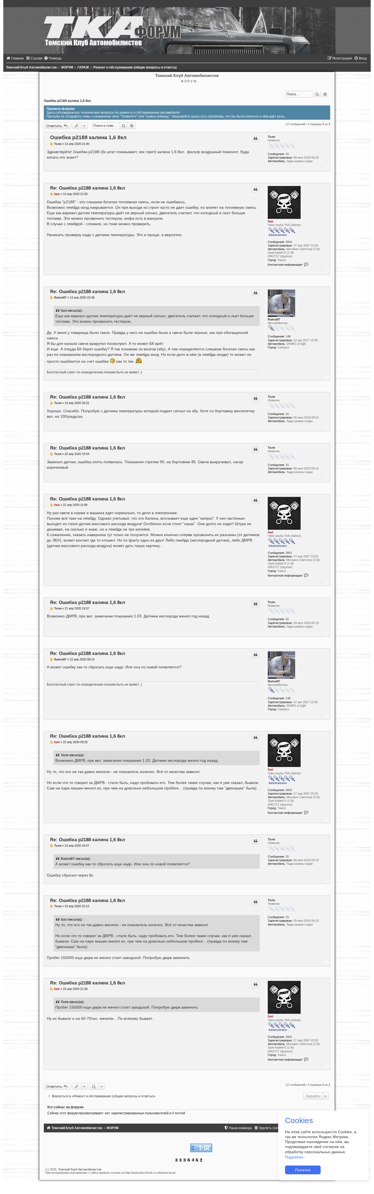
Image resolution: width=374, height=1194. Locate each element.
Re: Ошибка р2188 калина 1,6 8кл (87, 187)
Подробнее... (295, 1157)
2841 (289, 242)
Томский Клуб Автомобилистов (79, 1169)
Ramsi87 (274, 319)
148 (288, 336)
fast (270, 221)
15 (287, 154)
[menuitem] (15, 58)
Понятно (302, 1170)
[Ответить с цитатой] (255, 138)
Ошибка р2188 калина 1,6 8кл (67, 101)
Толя (271, 136)
